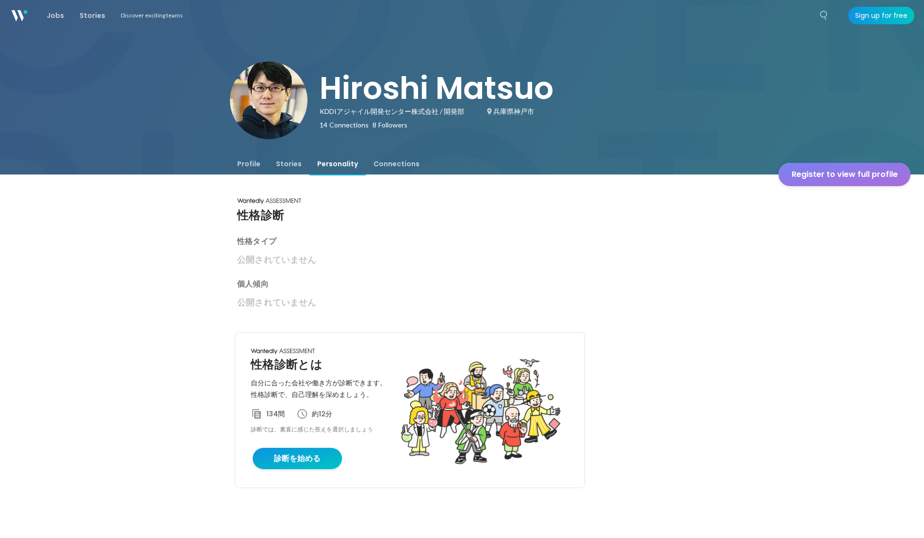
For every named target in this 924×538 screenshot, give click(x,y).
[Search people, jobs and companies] (824, 15)
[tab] (248, 163)
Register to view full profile (845, 174)
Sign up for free (881, 15)
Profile (248, 164)
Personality (337, 164)
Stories (289, 164)
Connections (396, 164)
